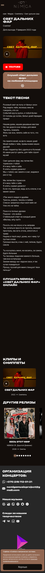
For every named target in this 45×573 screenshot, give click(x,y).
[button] (2, 5)
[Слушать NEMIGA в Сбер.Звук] (13, 504)
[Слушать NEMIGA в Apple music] (22, 504)
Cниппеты (23, 395)
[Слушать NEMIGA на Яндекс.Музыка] (3, 504)
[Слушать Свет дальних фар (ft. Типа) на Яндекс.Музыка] (22, 85)
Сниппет (7, 26)
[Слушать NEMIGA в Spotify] (17, 504)
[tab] (15, 455)
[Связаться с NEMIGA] (17, 521)
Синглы (23, 449)
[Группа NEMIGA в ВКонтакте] (8, 521)
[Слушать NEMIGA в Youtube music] (27, 504)
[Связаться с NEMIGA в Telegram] (3, 521)
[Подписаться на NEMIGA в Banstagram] (13, 521)
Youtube (14, 67)
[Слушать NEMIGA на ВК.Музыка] (8, 504)
